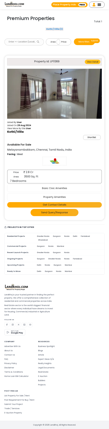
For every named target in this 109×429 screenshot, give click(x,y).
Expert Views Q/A (46, 359)
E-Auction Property (13, 412)
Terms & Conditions (13, 372)
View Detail (92, 61)
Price (63, 41)
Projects (42, 384)
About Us (8, 350)
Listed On (19, 125)
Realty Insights (44, 363)
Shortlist (91, 137)
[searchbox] (24, 41)
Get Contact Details (54, 204)
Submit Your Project (13, 404)
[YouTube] (30, 324)
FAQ (6, 359)
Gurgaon (57, 236)
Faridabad (85, 236)
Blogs (40, 350)
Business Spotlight (46, 346)
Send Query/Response (54, 212)
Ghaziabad (43, 240)
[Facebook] (6, 324)
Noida (66, 236)
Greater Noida (43, 236)
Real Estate (43, 372)
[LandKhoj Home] (16, 287)
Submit (94, 40)
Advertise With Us (12, 346)
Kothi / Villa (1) (54, 29)
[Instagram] (12, 324)
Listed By (14, 122)
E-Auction (42, 376)
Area (53, 41)
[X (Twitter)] (18, 324)
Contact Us (9, 354)
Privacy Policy (10, 363)
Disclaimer (9, 367)
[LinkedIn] (24, 324)
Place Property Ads (69, 4)
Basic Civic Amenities (54, 188)
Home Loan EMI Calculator (16, 376)
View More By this (19, 128)
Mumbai (60, 246)
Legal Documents (46, 367)
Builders (41, 380)
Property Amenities (54, 197)
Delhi (75, 236)
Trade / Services (12, 408)
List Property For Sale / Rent (17, 395)
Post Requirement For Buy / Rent (19, 400)
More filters (84, 41)
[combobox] (24, 41)
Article (41, 354)
